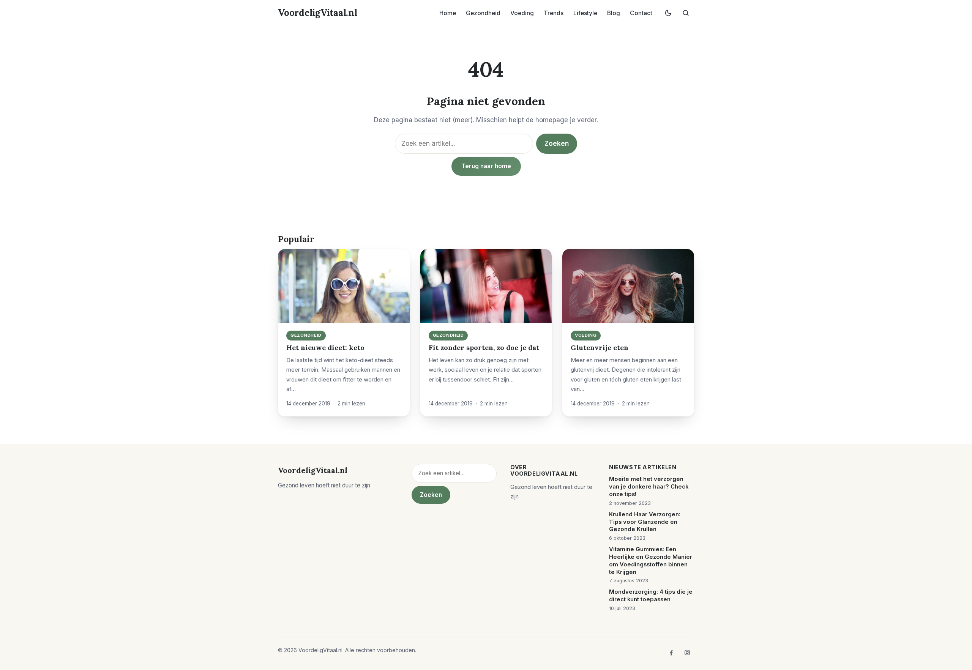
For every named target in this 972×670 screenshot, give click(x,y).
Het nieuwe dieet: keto (325, 347)
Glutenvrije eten (599, 347)
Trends (553, 13)
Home (447, 13)
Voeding (522, 13)
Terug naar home (486, 166)
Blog (613, 13)
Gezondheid (483, 13)
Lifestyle (585, 13)
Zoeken (556, 143)
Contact (641, 13)
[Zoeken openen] (685, 13)
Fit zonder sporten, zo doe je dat (484, 347)
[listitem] (671, 652)
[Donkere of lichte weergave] (668, 13)
